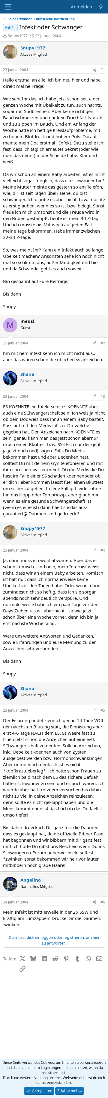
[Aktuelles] (101, 6)
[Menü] (8, 7)
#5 (102, 710)
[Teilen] (94, 70)
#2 (102, 343)
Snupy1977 (18, 35)
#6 (102, 902)
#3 (102, 396)
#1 (102, 69)
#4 (102, 550)
